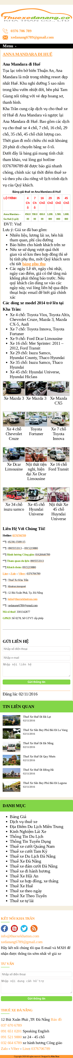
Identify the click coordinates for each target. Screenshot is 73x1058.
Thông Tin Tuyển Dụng (30, 841)
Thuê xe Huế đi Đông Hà (38, 769)
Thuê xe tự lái (22, 900)
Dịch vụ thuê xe (23, 821)
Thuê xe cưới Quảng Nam (32, 846)
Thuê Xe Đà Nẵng (25, 861)
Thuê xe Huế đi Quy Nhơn (39, 756)
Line (5, 573)
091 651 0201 (11, 1031)
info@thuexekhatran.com (22, 599)
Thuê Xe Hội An (24, 876)
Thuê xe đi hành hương (30, 871)
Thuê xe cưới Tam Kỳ (28, 851)
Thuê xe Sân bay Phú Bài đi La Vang (45, 730)
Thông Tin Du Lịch (26, 836)
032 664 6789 (11, 1043)
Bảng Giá (18, 816)
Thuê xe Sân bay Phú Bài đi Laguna (45, 783)
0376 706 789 (21, 31)
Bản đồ (56, 1019)
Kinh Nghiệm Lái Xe (28, 831)
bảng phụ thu (34, 263)
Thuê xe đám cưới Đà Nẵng (33, 866)
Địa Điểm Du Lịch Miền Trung (36, 826)
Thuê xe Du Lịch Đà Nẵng (33, 856)
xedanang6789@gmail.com (32, 37)
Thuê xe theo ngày (26, 890)
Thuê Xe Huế (21, 885)
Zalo (13, 573)
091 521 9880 (11, 1037)
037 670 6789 (11, 1025)
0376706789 (19, 535)
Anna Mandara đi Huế (27, 54)
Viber (22, 573)
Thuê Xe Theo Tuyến (28, 895)
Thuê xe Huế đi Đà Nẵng (38, 743)
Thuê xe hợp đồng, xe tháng (34, 880)
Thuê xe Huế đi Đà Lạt (37, 716)
